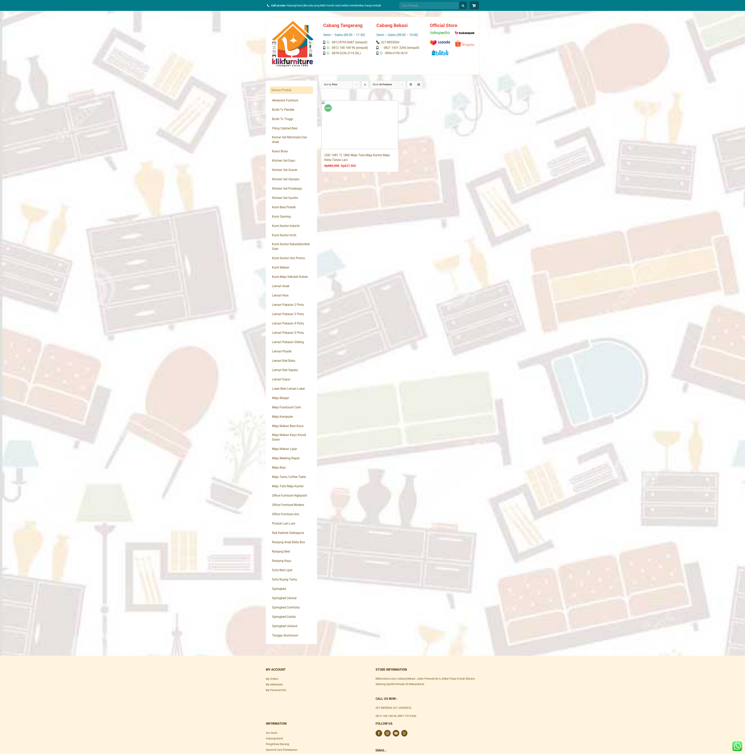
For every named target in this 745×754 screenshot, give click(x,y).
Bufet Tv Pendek (283, 110)
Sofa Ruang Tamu (284, 579)
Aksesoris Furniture (285, 100)
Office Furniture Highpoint (289, 495)
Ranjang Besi (281, 551)
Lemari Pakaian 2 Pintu (288, 305)
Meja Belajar (280, 398)
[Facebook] (379, 733)
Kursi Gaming (281, 216)
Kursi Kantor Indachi (286, 226)
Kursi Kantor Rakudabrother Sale (291, 246)
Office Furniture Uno (285, 514)
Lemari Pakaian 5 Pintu (288, 333)
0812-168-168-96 (386, 715)
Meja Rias (279, 467)
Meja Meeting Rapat (286, 458)
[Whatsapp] (404, 733)
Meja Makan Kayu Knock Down (289, 437)
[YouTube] (396, 733)
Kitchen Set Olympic (286, 179)
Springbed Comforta (286, 607)
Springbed (279, 589)
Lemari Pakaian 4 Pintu (288, 323)
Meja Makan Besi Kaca (287, 426)
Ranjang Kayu (281, 561)
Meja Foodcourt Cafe (286, 407)
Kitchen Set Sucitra (285, 198)
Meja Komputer (282, 416)
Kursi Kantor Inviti (284, 235)
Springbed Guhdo (284, 617)
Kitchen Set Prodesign (287, 188)
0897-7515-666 (407, 715)
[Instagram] (387, 733)
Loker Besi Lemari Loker (288, 389)
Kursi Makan (280, 267)
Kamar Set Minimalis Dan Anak (289, 139)
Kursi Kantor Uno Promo (288, 258)
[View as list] (418, 84)
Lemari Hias (280, 295)
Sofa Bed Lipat (282, 570)
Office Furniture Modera (288, 505)
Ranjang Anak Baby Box (288, 542)
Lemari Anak (280, 286)
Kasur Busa (280, 151)
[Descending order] (365, 85)
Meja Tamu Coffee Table (289, 477)
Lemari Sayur (281, 379)
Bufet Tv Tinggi (282, 119)
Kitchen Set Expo (283, 160)
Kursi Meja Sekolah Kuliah (290, 277)
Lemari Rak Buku (283, 361)
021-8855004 (384, 707)
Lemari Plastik (282, 351)
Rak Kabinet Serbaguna (288, 533)
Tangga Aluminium (285, 635)
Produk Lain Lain (283, 523)
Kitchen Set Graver (284, 170)
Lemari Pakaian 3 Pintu (288, 314)
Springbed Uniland (284, 626)
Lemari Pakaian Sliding (288, 342)
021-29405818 (402, 707)
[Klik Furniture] (292, 22)
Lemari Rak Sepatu (285, 370)
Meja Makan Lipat (284, 449)
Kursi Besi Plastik (284, 207)
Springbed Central (284, 598)
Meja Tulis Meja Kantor (288, 486)
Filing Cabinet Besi (284, 128)
